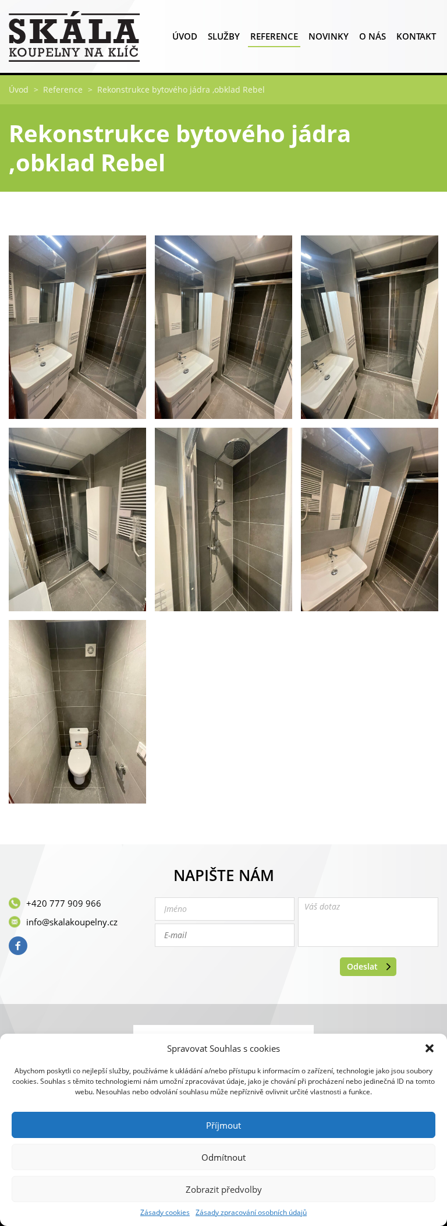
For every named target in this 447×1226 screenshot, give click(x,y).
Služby (224, 36)
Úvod (184, 36)
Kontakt (416, 36)
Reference (274, 36)
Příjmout (223, 1125)
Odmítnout (223, 1157)
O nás (372, 36)
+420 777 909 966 (63, 903)
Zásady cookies (165, 1212)
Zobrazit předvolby (224, 1189)
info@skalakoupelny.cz (72, 922)
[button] (429, 1048)
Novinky (328, 36)
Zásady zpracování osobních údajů (251, 1212)
